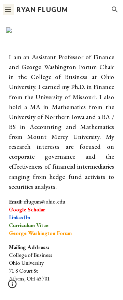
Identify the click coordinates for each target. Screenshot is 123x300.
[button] (8, 9)
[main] (61, 170)
